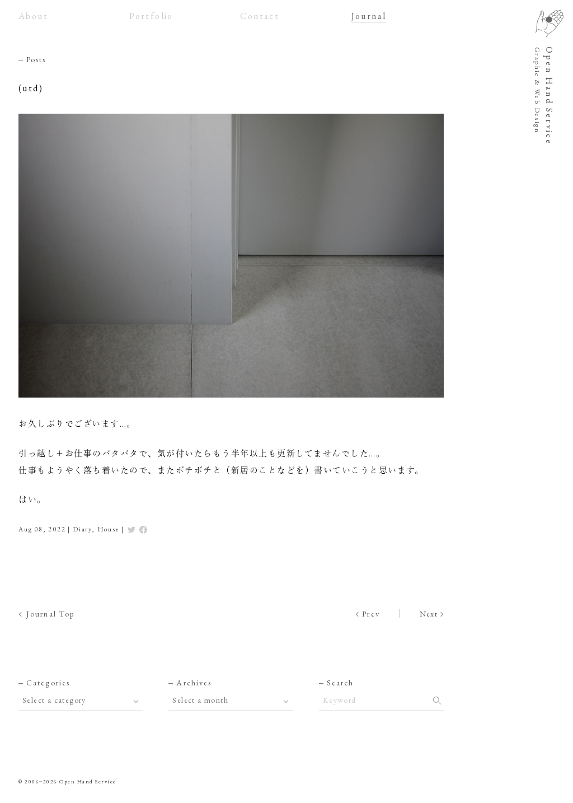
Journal (369, 16)
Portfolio (151, 16)
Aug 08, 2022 (42, 529)
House (108, 529)
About (33, 16)
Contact (259, 16)
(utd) (30, 88)
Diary (82, 529)
